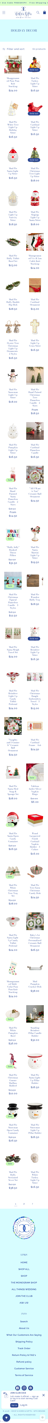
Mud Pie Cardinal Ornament (35, 302)
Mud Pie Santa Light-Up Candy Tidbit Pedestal (13, 940)
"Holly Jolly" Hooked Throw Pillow (13, 551)
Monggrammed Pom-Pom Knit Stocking (13, 82)
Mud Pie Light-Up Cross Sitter (35, 343)
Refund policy (24, 1361)
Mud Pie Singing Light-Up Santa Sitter (35, 216)
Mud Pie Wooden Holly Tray (35, 597)
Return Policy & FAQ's (24, 1355)
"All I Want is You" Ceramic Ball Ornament (35, 492)
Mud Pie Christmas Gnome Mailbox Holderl (13, 1080)
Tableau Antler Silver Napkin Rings (35, 790)
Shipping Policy (24, 1341)
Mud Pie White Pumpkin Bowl (13, 1031)
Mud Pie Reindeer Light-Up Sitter (35, 651)
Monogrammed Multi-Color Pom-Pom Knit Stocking (13, 987)
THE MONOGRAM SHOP (24, 1282)
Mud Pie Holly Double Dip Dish (13, 302)
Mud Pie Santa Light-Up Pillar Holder (35, 1079)
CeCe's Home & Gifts (21, 1411)
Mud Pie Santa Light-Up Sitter (13, 171)
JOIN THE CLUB (24, 1296)
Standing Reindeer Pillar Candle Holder (35, 1031)
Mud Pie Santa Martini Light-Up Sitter (35, 552)
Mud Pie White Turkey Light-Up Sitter (35, 1177)
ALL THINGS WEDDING (24, 1289)
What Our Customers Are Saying (24, 1335)
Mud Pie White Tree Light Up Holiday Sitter (13, 127)
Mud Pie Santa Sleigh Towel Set (13, 650)
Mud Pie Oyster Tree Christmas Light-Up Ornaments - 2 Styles (13, 347)
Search (24, 1321)
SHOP (24, 1276)
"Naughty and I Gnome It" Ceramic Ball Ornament (13, 745)
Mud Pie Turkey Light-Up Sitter (35, 82)
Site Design (39, 1411)
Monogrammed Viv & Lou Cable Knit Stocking (35, 259)
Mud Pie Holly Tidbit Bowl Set (13, 258)
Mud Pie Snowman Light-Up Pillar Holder (35, 1128)
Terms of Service (24, 1375)
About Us (24, 1328)
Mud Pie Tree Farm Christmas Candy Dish (35, 889)
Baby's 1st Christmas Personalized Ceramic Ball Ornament (35, 940)
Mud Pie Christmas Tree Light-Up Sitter (35, 172)
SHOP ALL (24, 1269)
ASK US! (24, 1302)
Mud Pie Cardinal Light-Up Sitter (35, 126)
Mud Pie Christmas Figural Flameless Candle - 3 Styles (13, 601)
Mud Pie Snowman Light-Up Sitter (13, 393)
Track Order (24, 1348)
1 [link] (15, 1203)
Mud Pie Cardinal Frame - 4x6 (35, 742)
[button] (4, 12)
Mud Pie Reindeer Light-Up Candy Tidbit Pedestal (13, 697)
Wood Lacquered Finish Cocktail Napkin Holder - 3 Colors (35, 841)
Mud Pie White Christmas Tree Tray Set (13, 890)
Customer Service (24, 1368)
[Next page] (32, 1203)
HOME (24, 1262)
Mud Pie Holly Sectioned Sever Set (13, 1176)
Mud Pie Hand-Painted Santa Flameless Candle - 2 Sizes (13, 496)
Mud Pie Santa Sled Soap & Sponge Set (13, 790)
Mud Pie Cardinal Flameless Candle (35, 448)
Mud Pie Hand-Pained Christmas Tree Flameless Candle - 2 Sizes (34, 397)
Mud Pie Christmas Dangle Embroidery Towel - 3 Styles (35, 697)
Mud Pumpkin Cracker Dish (35, 984)
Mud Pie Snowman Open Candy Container (13, 1128)
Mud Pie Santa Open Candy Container (13, 837)
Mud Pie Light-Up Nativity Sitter (13, 216)
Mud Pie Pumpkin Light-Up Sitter (13, 448)
